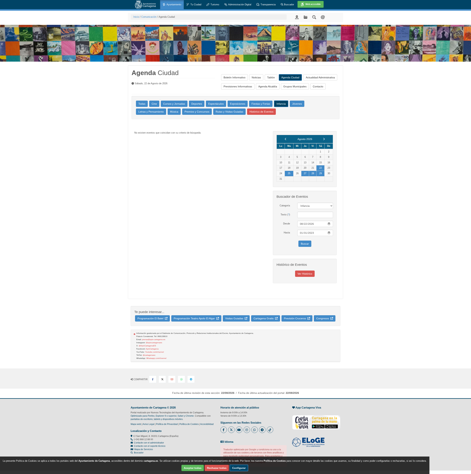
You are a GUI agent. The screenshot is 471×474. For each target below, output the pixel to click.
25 (289, 173)
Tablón (271, 77)
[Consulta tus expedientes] (305, 17)
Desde (286, 223)
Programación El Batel (151, 318)
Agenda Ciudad (290, 77)
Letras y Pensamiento (151, 111)
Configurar (239, 467)
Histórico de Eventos (261, 111)
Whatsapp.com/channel (156, 358)
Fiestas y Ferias (261, 103)
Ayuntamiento (173, 4)
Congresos (323, 318)
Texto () (285, 214)
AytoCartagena (152, 349)
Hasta (287, 232)
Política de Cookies (189, 424)
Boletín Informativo (234, 77)
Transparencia (268, 4)
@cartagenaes (149, 355)
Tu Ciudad (195, 4)
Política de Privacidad (167, 424)
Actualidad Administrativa (320, 77)
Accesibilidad (207, 424)
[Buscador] (314, 17)
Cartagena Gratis (264, 318)
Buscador (288, 4)
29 (320, 173)
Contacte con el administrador (149, 442)
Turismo (214, 4)
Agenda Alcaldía (267, 86)
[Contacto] (323, 17)
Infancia (281, 103)
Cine (154, 103)
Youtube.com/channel (154, 352)
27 (305, 173)
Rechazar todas (216, 467)
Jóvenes (297, 103)
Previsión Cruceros (295, 318)
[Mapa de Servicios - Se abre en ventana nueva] (297, 17)
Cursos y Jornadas (174, 103)
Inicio (136, 16)
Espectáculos (216, 103)
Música (174, 111)
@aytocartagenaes (154, 343)
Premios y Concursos (197, 111)
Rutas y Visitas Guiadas (229, 111)
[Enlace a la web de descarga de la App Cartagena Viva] (316, 420)
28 (312, 173)
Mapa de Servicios (143, 449)
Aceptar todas (192, 467)
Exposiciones (237, 103)
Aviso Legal (148, 424)
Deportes (196, 103)
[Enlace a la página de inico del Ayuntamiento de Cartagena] (145, 4)
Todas (141, 103)
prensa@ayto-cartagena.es (153, 339)
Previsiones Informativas (238, 86)
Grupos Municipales (295, 86)
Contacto (318, 86)
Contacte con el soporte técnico (149, 446)
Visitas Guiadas (235, 318)
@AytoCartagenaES (147, 346)
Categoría (285, 205)
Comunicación (148, 16)
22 (320, 167)
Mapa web (136, 424)
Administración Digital (239, 4)
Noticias (256, 77)
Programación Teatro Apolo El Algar (195, 318)
